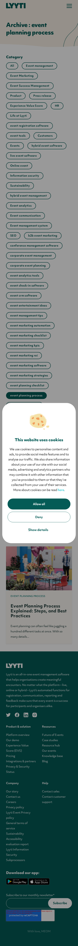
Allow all (39, 504)
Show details (38, 530)
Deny (39, 517)
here (61, 490)
